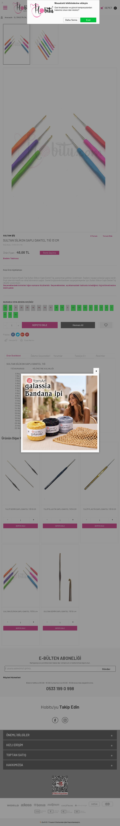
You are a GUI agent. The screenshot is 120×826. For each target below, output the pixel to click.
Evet (88, 20)
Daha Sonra (71, 20)
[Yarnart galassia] (60, 449)
